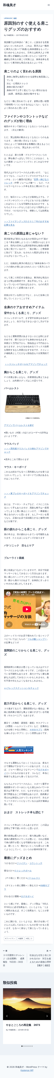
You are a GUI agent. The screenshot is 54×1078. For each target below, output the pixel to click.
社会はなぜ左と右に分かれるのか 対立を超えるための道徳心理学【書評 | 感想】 (40, 958)
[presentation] (27, 1004)
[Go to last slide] (7, 1016)
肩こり (29, 938)
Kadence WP (27, 1070)
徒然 (15, 18)
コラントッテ (36, 863)
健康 (20, 938)
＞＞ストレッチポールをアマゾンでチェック (26, 364)
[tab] (22, 1046)
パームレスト (11, 388)
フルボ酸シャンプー (37, 639)
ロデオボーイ (27, 896)
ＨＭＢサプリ (36, 729)
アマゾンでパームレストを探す (19, 425)
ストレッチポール (23, 870)
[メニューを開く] (48, 5)
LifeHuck (8, 18)
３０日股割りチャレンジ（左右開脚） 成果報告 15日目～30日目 (13, 958)
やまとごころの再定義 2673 (23, 1024)
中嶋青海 (10, 35)
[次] (47, 1016)
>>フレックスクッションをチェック (21, 688)
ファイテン (22, 863)
